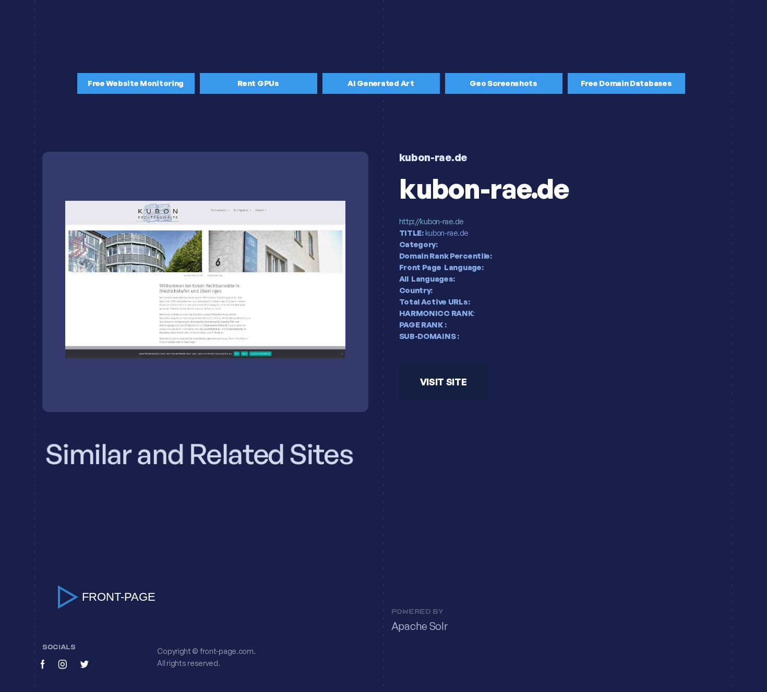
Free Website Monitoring (136, 83)
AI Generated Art (380, 83)
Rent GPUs (258, 83)
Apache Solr (419, 626)
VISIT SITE (443, 382)
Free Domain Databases (626, 83)
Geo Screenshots (503, 83)
